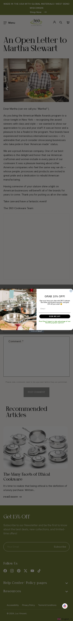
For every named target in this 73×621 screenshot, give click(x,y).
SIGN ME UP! (54, 316)
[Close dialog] (71, 291)
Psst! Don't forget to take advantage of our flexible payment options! (54, 321)
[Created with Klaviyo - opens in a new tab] (36, 331)
